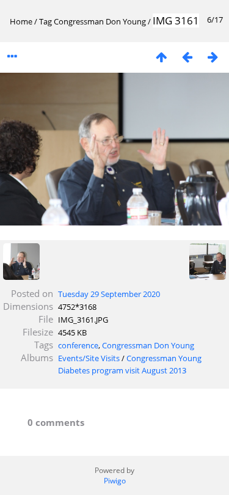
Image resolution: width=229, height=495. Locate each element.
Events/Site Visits (89, 358)
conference (78, 345)
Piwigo (115, 480)
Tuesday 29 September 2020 (109, 293)
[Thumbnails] (161, 56)
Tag (45, 21)
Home (21, 21)
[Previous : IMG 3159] (187, 56)
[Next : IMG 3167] (212, 56)
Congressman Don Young (100, 21)
